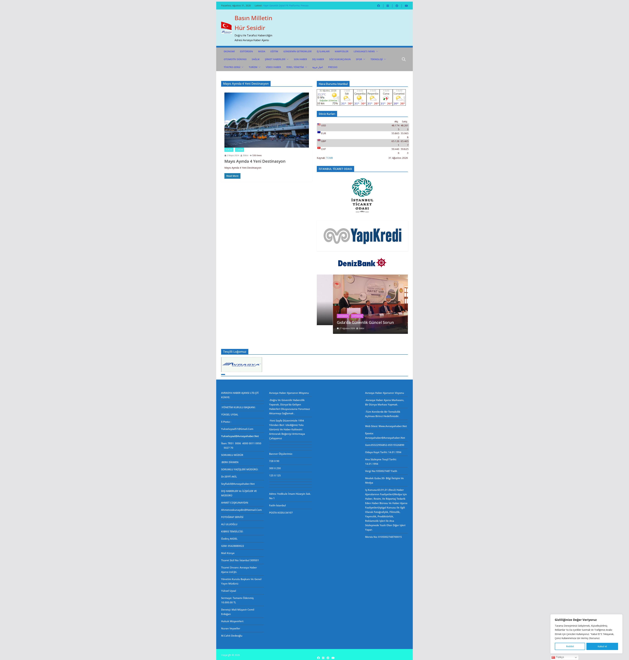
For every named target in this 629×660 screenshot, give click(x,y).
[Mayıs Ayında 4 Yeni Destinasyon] (266, 120)
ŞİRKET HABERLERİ (275, 59)
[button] (376, 51)
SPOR (359, 59)
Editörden (327, 316)
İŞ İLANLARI (323, 51)
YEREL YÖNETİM (295, 67)
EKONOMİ (229, 51)
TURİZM (253, 67)
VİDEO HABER (273, 67)
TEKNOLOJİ (377, 59)
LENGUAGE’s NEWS (364, 51)
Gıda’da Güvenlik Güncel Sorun (279, 5)
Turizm (239, 150)
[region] (586, 633)
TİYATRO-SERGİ (232, 67)
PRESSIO (332, 67)
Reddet (570, 646)
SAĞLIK (256, 59)
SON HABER (300, 59)
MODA (261, 51)
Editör (245, 155)
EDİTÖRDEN (246, 51)
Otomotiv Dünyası (235, 59)
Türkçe (559, 657)
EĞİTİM (274, 51)
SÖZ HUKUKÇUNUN (340, 59)
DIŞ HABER (318, 59)
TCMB (329, 157)
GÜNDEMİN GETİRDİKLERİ (297, 51)
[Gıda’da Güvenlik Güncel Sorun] (362, 276)
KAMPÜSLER (341, 51)
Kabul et (602, 646)
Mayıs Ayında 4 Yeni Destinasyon (255, 161)
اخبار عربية (317, 67)
